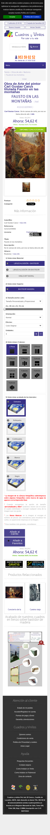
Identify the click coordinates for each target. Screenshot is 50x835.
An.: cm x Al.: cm (15, 306)
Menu (8, 65)
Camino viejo (25, 609)
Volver (24, 79)
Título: (6, 239)
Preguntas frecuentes (25, 761)
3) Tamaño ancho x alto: (15, 298)
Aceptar (12, 17)
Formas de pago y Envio (25, 716)
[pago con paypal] (28, 787)
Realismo (26, 72)
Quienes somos (25, 734)
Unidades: (10, 330)
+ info (32, 114)
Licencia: (7, 232)
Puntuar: (7, 201)
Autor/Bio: (8, 220)
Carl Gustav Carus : (12, 111)
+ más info (22, 223)
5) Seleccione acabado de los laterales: (21, 397)
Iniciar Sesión (35, 27)
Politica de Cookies (32, 17)
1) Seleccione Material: (15, 258)
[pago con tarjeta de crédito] (13, 787)
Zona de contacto (25, 776)
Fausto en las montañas (15, 75)
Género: (7, 251)
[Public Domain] (35, 236)
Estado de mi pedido (25, 708)
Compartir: (8, 204)
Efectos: (9, 322)
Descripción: (9, 245)
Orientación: (10, 314)
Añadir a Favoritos (17, 542)
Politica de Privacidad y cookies (25, 742)
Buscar (35, 47)
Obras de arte (16, 72)
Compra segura (25, 765)
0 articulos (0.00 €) (15, 23)
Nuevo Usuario (14, 27)
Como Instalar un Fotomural (25, 773)
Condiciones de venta (25, 738)
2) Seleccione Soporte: (15, 284)
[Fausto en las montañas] (26, 191)
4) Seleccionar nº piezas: (15, 342)
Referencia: (8, 226)
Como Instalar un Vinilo (25, 769)
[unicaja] (20, 787)
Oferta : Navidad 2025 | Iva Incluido (25, 124)
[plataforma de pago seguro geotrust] (35, 787)
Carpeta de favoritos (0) (35, 23)
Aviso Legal (25, 746)
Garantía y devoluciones (25, 719)
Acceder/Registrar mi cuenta (25, 712)
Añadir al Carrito (15, 532)
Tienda (6, 72)
